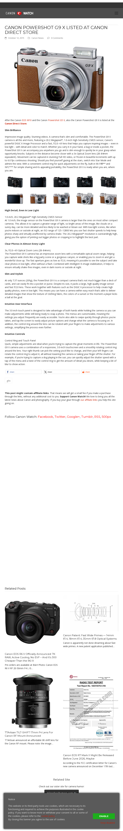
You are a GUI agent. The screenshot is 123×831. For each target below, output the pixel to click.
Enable (103, 816)
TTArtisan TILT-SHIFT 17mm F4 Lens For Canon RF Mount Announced (29, 734)
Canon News (38, 37)
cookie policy (48, 815)
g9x (8, 380)
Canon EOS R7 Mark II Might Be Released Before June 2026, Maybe (88, 757)
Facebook (45, 417)
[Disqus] (61, 462)
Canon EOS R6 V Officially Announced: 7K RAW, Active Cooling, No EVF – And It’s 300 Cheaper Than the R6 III (31, 657)
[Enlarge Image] (59, 78)
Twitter (60, 417)
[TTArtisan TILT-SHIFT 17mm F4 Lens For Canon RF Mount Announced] (32, 700)
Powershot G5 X (56, 120)
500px (106, 417)
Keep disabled (107, 822)
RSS (97, 417)
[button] (116, 13)
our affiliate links (89, 399)
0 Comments (57, 37)
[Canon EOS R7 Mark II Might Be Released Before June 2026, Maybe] (90, 712)
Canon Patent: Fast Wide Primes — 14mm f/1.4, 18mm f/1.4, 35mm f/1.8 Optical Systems (90, 637)
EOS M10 (27, 120)
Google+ (73, 417)
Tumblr (87, 417)
